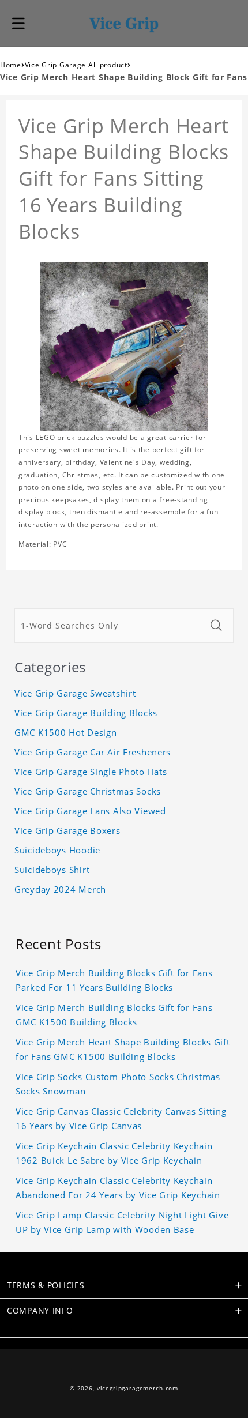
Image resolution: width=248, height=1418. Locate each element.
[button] (18, 23)
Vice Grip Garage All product (76, 65)
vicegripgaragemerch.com (137, 1388)
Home (10, 65)
